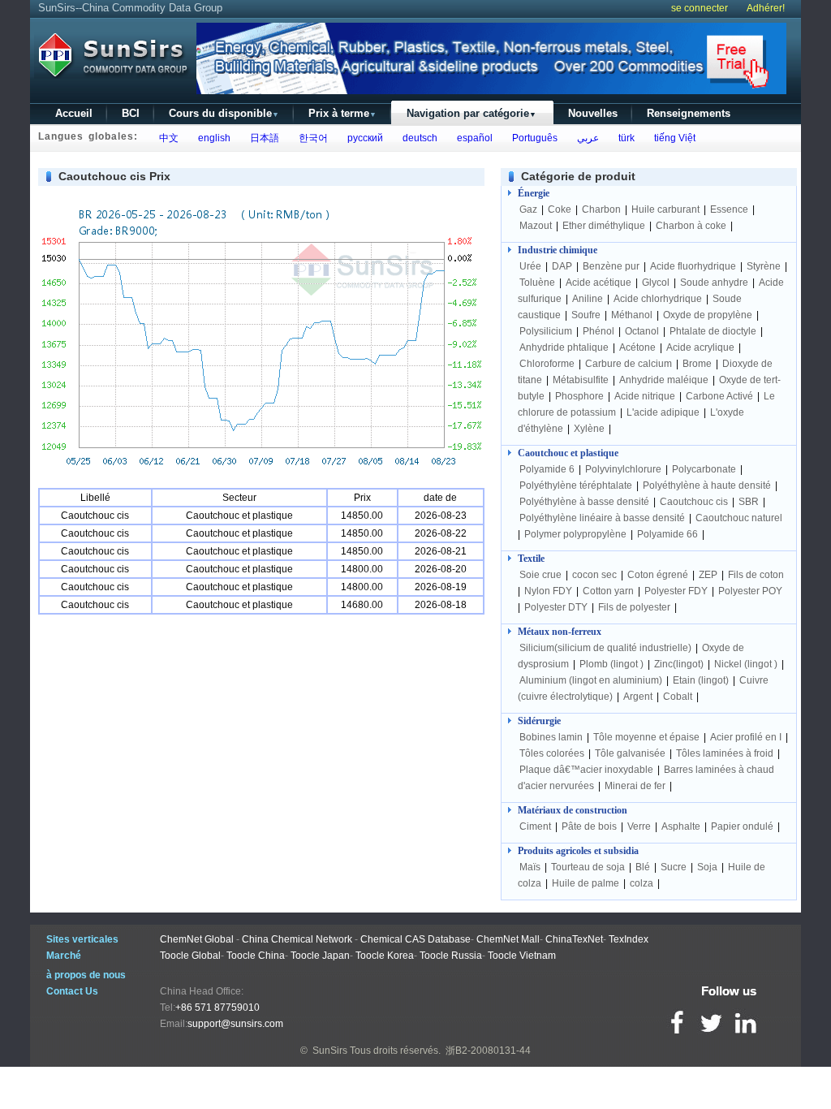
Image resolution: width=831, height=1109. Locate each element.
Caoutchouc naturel (738, 518)
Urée (530, 266)
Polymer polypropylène (575, 534)
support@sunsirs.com (235, 1023)
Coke (559, 209)
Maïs (529, 867)
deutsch (417, 138)
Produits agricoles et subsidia (578, 851)
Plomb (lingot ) (611, 664)
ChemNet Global (197, 939)
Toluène (537, 282)
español (472, 138)
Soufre (586, 315)
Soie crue (540, 574)
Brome (697, 363)
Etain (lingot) (701, 680)
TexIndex (628, 939)
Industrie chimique (557, 250)
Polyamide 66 (667, 534)
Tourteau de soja (588, 867)
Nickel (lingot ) (745, 664)
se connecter (699, 8)
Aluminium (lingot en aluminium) (590, 680)
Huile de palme (585, 883)
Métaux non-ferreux (559, 631)
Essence (729, 209)
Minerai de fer (635, 786)
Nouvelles (593, 113)
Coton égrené (657, 574)
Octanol (642, 331)
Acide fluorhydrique (693, 266)
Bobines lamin (551, 737)
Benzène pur (611, 266)
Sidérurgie (539, 721)
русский (362, 138)
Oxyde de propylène (707, 315)
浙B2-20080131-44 (488, 1050)
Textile (531, 558)
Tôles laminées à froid (724, 753)
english (211, 138)
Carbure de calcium (628, 363)
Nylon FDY (548, 591)
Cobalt (677, 696)
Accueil (74, 113)
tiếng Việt (672, 138)
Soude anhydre (714, 282)
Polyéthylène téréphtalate (575, 485)
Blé (642, 867)
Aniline (587, 298)
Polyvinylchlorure (623, 469)
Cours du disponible (224, 113)
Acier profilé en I (745, 737)
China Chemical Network (297, 939)
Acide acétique (598, 282)
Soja (707, 867)
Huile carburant (665, 209)
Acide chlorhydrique (658, 298)
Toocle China (255, 955)
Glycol (656, 282)
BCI (131, 113)
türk (624, 138)
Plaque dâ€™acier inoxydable (586, 769)
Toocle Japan (320, 955)
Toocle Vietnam (522, 955)
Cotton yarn (608, 591)
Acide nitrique (644, 396)
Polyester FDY (676, 591)
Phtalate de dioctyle (713, 331)
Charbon (601, 209)
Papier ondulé (742, 826)
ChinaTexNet (574, 939)
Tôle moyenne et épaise (646, 737)
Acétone (637, 347)
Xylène (589, 428)
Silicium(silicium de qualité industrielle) (605, 648)
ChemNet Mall (508, 939)
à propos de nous (86, 975)
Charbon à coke (691, 225)
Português (532, 138)
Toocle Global (190, 955)
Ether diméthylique (603, 225)
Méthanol (631, 315)
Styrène (764, 266)
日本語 (262, 138)
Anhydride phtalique (564, 347)
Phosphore (579, 396)
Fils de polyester (634, 607)
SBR (748, 501)
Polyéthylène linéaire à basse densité (602, 518)
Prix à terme (342, 113)
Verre (639, 826)
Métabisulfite (581, 380)
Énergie (533, 193)
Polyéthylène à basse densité (584, 501)
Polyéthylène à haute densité (707, 485)
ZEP (708, 574)
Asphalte (680, 826)
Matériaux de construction (572, 810)
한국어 (311, 138)
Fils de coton (756, 574)
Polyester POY (750, 591)
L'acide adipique (663, 412)
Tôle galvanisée (630, 753)
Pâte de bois (589, 826)
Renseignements (688, 113)
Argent (637, 696)
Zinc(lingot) (679, 664)
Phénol (598, 331)
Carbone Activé (719, 396)
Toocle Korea (384, 955)
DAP (562, 266)
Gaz (528, 209)
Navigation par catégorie (471, 113)
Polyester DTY (556, 607)
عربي (585, 138)
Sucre (674, 867)
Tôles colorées (551, 753)
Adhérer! (766, 8)
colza (641, 883)
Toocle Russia (451, 955)
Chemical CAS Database (415, 939)
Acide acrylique (700, 347)
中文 (166, 138)
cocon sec (594, 574)
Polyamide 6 (547, 469)
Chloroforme (547, 363)
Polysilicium (545, 331)
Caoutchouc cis (694, 501)
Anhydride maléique (663, 380)
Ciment (535, 826)
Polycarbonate (704, 469)
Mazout (535, 225)
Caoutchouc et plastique (568, 453)
